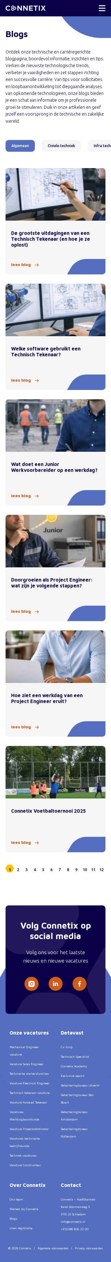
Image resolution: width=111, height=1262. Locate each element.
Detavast (72, 1032)
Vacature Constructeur (25, 1165)
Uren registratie (21, 1228)
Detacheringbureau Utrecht (80, 1085)
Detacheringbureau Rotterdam (74, 1132)
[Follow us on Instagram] (31, 984)
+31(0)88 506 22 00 (74, 1229)
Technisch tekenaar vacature (30, 1093)
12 (101, 869)
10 (85, 869)
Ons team (16, 1199)
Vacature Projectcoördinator (29, 1129)
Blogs (13, 1218)
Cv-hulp (66, 1047)
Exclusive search (72, 1076)
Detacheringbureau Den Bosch (77, 1098)
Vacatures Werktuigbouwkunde (24, 1115)
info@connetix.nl (73, 1221)
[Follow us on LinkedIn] (55, 984)
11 (93, 869)
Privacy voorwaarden (89, 1248)
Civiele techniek (61, 146)
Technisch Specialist (75, 1056)
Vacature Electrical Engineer (30, 1083)
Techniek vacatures (23, 1155)
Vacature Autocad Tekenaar (28, 1102)
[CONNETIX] (26, 8)
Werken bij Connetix (24, 1209)
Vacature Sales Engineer (26, 1064)
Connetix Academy (74, 1066)
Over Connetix (28, 1185)
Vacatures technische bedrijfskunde (25, 1142)
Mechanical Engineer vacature (24, 1050)
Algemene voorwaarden (53, 1248)
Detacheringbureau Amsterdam (74, 1115)
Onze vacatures (29, 1032)
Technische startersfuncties (29, 1073)
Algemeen (20, 146)
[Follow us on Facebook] (79, 984)
